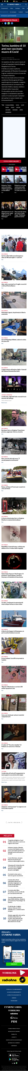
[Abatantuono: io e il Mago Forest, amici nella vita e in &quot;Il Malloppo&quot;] (7, 205)
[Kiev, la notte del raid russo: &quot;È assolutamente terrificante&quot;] (14, 446)
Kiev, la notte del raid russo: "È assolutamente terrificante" (10, 459)
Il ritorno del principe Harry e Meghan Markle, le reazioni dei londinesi (12, 519)
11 (15, 822)
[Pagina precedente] (22, 822)
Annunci (14, 997)
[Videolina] (14, 973)
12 (17, 822)
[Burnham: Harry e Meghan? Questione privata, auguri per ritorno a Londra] (14, 417)
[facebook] (5, 1)
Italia (23, 8)
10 (14, 822)
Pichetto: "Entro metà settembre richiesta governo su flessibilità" (6, 188)
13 (19, 822)
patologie (15, 109)
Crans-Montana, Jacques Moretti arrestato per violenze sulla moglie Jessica (16, 859)
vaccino (18, 107)
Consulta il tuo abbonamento (14, 989)
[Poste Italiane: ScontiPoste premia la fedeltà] (14, 645)
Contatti (14, 1037)
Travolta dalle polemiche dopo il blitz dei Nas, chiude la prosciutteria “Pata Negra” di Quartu (16, 900)
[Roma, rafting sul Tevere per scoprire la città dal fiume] (14, 474)
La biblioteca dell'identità (14, 995)
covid (22, 105)
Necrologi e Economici (14, 1031)
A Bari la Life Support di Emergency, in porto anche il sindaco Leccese (12, 632)
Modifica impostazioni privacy (14, 1040)
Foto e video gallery (11, 161)
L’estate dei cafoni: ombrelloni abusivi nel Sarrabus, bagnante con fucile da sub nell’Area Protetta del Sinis (15, 883)
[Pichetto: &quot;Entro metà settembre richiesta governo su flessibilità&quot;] (7, 179)
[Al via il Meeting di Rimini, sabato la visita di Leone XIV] (14, 327)
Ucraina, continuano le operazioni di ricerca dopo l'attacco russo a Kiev (12, 603)
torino (17, 105)
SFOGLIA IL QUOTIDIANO (8, 15)
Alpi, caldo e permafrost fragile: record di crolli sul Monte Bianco (13, 285)
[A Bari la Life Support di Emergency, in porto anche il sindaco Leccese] (14, 618)
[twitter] (2, 1)
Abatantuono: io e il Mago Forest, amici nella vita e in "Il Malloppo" (7, 214)
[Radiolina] (14, 980)
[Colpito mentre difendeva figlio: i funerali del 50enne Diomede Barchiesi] (14, 357)
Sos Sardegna (13, 12)
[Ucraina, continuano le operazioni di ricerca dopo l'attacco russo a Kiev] (14, 590)
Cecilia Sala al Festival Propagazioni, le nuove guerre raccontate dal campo (13, 774)
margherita (8, 112)
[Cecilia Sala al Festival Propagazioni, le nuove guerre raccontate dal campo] (14, 760)
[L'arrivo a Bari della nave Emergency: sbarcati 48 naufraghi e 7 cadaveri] (14, 243)
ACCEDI (24, 1)
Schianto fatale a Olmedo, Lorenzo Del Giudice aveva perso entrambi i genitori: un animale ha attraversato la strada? (16, 851)
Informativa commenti (14, 1042)
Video (11, 8)
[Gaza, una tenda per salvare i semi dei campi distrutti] (14, 702)
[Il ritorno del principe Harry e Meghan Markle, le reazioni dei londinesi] (14, 505)
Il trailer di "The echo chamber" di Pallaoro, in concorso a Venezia (11, 745)
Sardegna (17, 8)
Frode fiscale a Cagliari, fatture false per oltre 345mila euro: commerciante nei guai (16, 909)
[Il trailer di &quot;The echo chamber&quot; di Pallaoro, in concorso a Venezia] (14, 732)
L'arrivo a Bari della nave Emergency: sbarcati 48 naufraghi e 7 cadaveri (12, 256)
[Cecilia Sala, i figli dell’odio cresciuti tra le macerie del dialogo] (14, 384)
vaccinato (7, 109)
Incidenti (21, 12)
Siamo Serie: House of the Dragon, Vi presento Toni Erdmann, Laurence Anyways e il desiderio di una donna (12, 575)
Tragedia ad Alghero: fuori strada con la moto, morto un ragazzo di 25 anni (16, 841)
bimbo (7, 107)
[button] (2, 23)
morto (12, 107)
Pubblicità (14, 1034)
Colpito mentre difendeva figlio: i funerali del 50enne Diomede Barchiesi (13, 370)
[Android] (14, 1059)
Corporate (14, 1045)
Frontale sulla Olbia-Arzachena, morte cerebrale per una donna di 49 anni (16, 891)
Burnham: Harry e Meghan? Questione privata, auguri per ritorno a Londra (12, 431)
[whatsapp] (7, 1)
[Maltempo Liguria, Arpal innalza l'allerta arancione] (14, 300)
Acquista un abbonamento (14, 992)
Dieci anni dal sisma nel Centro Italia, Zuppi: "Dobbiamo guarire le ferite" (20, 214)
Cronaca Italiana (9, 105)
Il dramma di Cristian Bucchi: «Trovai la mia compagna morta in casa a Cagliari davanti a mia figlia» (16, 867)
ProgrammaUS (4, 8)
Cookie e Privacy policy (14, 1028)
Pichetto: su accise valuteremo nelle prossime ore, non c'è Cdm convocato (20, 188)
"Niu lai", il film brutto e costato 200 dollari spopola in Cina (12, 687)
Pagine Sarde (14, 1000)
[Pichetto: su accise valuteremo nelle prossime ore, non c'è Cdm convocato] (21, 179)
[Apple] (14, 1055)
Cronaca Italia (9, 20)
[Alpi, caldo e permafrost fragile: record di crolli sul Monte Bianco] (14, 271)
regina (21, 109)
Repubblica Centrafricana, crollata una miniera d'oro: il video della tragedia (13, 547)
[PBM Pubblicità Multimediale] (14, 1022)
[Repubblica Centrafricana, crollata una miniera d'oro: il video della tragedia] (14, 534)
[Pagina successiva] (6, 822)
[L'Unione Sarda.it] (14, 4)
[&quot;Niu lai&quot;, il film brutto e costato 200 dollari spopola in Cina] (14, 674)
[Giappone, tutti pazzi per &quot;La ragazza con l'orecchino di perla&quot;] (14, 794)
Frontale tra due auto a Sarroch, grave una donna (15, 874)
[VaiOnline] (14, 1018)
